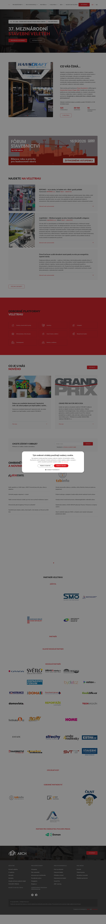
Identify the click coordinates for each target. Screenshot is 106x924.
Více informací (65, 462)
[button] (53, 470)
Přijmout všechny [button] (61, 465)
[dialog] (53, 462)
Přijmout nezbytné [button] (45, 465)
